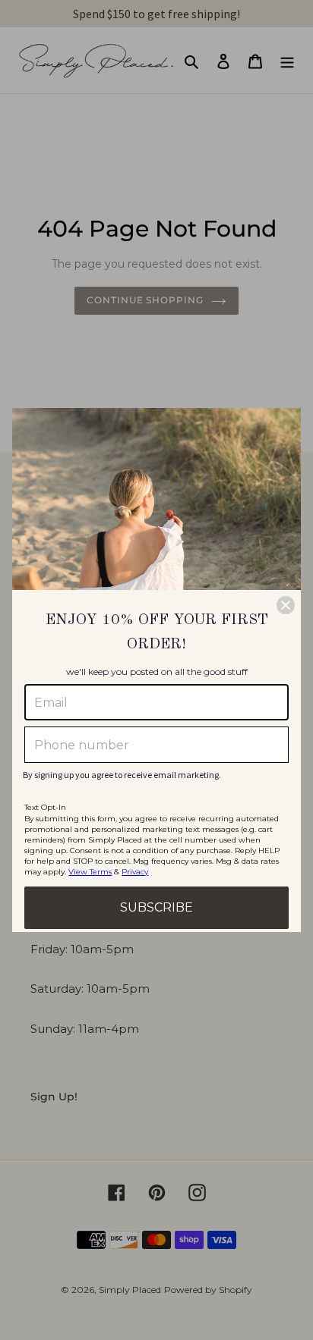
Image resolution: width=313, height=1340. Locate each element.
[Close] (286, 605)
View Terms (90, 872)
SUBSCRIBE (156, 907)
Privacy (135, 872)
